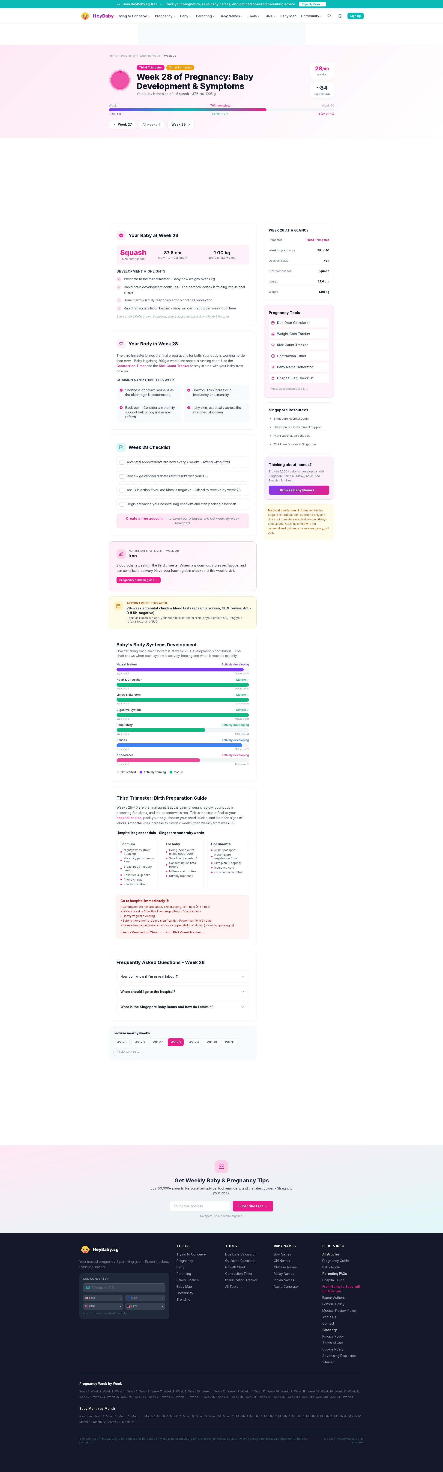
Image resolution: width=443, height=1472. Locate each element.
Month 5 (149, 1416)
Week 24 (99, 1397)
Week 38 (293, 1397)
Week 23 (85, 1397)
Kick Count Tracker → (189, 932)
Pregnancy (163, 16)
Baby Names (230, 16)
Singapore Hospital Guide (291, 418)
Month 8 (188, 1416)
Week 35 (251, 1397)
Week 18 (300, 1391)
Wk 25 (122, 1042)
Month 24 (128, 1422)
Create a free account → (146, 518)
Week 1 (84, 1391)
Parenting (204, 16)
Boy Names (282, 1254)
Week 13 (233, 1391)
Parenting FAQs (334, 1274)
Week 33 (223, 1397)
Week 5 (132, 1391)
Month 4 (137, 1416)
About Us (329, 1317)
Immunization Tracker (241, 1280)
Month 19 (340, 1416)
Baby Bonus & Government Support (298, 427)
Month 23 (114, 1422)
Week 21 (340, 1391)
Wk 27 (158, 1042)
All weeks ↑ (152, 124)
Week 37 (279, 1397)
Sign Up (355, 16)
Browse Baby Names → (299, 490)
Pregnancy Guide (335, 1261)
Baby (184, 16)
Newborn (85, 1416)
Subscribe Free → (253, 1206)
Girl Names (282, 1261)
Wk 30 (212, 1042)
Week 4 (120, 1391)
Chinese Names (286, 1267)
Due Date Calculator (240, 1254)
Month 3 (124, 1416)
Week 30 (182, 1397)
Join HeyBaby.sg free (140, 4)
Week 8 (169, 1391)
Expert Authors (333, 1298)
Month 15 (284, 1416)
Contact (328, 1323)
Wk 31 (229, 1042)
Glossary (329, 1330)
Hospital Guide (333, 1280)
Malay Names (284, 1274)
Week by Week (150, 55)
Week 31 (196, 1397)
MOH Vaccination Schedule (292, 435)
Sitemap (328, 1362)
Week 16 (273, 1391)
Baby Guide (331, 1267)
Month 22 (99, 1422)
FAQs (268, 16)
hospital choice (129, 818)
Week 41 (335, 1397)
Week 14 (246, 1391)
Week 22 (354, 1391)
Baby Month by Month (97, 1408)
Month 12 (242, 1416)
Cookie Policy (333, 1349)
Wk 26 (140, 1042)
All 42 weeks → (128, 1052)
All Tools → (233, 1286)
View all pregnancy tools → (289, 388)
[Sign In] (340, 16)
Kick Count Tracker (174, 366)
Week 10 (194, 1391)
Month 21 (85, 1422)
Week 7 (157, 1391)
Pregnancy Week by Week (100, 1384)
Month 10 (215, 1416)
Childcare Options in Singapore (295, 444)
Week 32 (210, 1397)
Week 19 (313, 1391)
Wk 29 (194, 1042)
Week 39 (308, 1397)
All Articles (331, 1254)
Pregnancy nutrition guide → (138, 580)
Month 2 (111, 1416)
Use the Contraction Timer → (141, 932)
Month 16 (298, 1416)
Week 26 (127, 1397)
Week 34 (237, 1397)
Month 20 (354, 1416)
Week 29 (178, 124)
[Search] (329, 16)
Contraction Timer (131, 366)
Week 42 (349, 1397)
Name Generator (286, 1286)
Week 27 (125, 124)
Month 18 (326, 1416)
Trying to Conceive (132, 16)
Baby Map (288, 16)
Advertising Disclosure (339, 1356)
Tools (252, 16)
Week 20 (327, 1391)
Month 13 (256, 1416)
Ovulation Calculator (240, 1261)
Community (310, 16)
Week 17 (286, 1391)
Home (113, 55)
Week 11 (207, 1391)
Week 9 (181, 1391)
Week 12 (220, 1391)
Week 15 (260, 1391)
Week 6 (144, 1391)
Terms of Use (332, 1343)
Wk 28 (176, 1042)
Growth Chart (235, 1267)
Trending (183, 1299)
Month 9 (201, 1416)
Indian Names (284, 1280)
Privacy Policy (333, 1336)
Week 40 (322, 1397)
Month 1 (99, 1416)
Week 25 (113, 1397)
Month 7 (175, 1416)
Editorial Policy (333, 1304)
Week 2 (96, 1391)
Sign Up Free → (312, 4)
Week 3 (108, 1391)
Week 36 (265, 1397)
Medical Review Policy (339, 1310)
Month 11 (228, 1416)
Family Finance (188, 1280)
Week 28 (154, 1397)
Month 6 (162, 1416)
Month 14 (270, 1416)
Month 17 (312, 1416)
